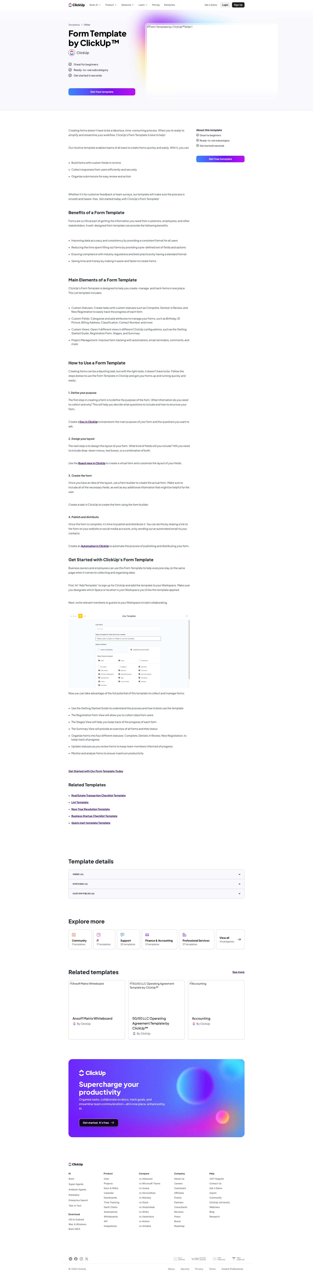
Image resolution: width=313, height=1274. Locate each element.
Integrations (110, 1226)
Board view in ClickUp (91, 463)
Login (225, 4)
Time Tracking (111, 1202)
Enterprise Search (78, 1200)
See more (238, 972)
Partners (178, 1202)
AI (69, 1173)
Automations (111, 1211)
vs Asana (144, 1188)
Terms (212, 1268)
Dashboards (110, 1197)
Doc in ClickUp (89, 421)
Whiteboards (111, 1216)
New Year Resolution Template (90, 809)
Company (179, 1173)
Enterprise (169, 4)
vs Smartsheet (147, 1207)
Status (171, 1268)
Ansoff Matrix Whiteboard (92, 1018)
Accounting (201, 1018)
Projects (108, 1183)
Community (215, 1197)
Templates (74, 24)
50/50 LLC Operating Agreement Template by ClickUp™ (150, 1023)
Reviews (179, 1211)
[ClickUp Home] (76, 4)
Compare (144, 1173)
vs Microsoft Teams (149, 1183)
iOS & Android (76, 1219)
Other (87, 24)
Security (185, 1268)
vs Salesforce (146, 1216)
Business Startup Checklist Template (94, 816)
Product (108, 1173)
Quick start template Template (90, 822)
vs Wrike (144, 1211)
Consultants (180, 1207)
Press (177, 1216)
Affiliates (179, 1193)
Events (178, 1197)
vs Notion (144, 1221)
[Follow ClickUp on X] (87, 1259)
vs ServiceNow (147, 1193)
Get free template (101, 91)
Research (214, 1216)
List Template (80, 802)
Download (74, 1214)
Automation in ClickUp (95, 546)
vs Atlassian (146, 1178)
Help (211, 1173)
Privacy (199, 1268)
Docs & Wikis (111, 1188)
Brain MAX (74, 1229)
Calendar (109, 1193)
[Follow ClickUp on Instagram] (81, 1259)
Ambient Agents (77, 1189)
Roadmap (179, 1226)
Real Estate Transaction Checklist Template (98, 795)
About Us (179, 1178)
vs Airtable (145, 1226)
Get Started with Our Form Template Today (95, 771)
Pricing (156, 4)
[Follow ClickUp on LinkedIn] (70, 1259)
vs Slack (143, 1202)
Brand (177, 1221)
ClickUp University (219, 1202)
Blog (211, 1211)
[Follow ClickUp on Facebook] (76, 1259)
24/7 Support (216, 1178)
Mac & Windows (77, 1224)
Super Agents (76, 1184)
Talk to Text (75, 1205)
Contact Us (215, 1183)
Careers (178, 1183)
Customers (180, 1188)
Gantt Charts (111, 1207)
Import (212, 1193)
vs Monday (145, 1197)
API (106, 1221)
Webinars (214, 1207)
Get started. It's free (96, 1122)
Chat (106, 1178)
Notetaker (74, 1194)
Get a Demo (215, 1188)
